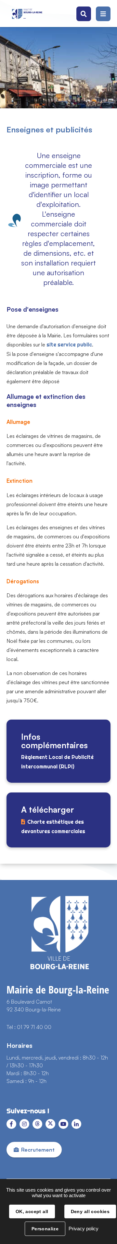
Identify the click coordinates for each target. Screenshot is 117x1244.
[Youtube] (63, 1124)
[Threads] (37, 1124)
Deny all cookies (90, 1211)
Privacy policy (83, 1228)
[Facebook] (11, 1124)
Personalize (45, 1228)
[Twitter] (50, 1124)
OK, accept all (32, 1211)
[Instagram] (24, 1124)
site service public (69, 344)
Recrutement (38, 1149)
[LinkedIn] (76, 1124)
